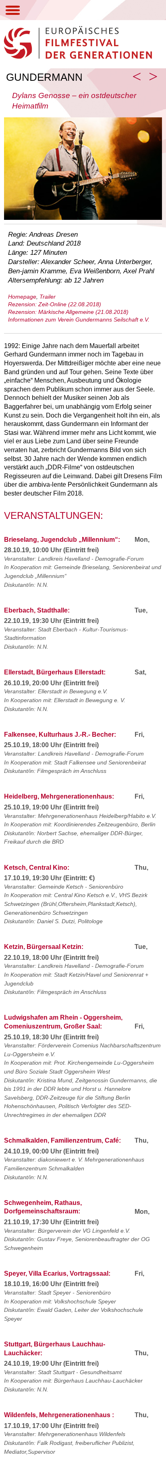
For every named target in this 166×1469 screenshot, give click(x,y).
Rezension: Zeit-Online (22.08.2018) (54, 304)
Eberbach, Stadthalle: (37, 610)
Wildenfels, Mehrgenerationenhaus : (59, 1415)
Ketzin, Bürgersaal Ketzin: (43, 946)
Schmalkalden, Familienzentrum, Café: (62, 1140)
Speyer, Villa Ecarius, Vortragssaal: (57, 1273)
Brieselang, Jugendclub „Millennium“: (62, 539)
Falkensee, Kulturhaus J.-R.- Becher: (60, 734)
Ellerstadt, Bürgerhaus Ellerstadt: (55, 672)
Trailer (47, 296)
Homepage (22, 296)
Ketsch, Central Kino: (36, 867)
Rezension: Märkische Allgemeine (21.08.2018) (68, 312)
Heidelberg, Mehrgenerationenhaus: (59, 796)
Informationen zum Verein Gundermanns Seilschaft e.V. (78, 319)
